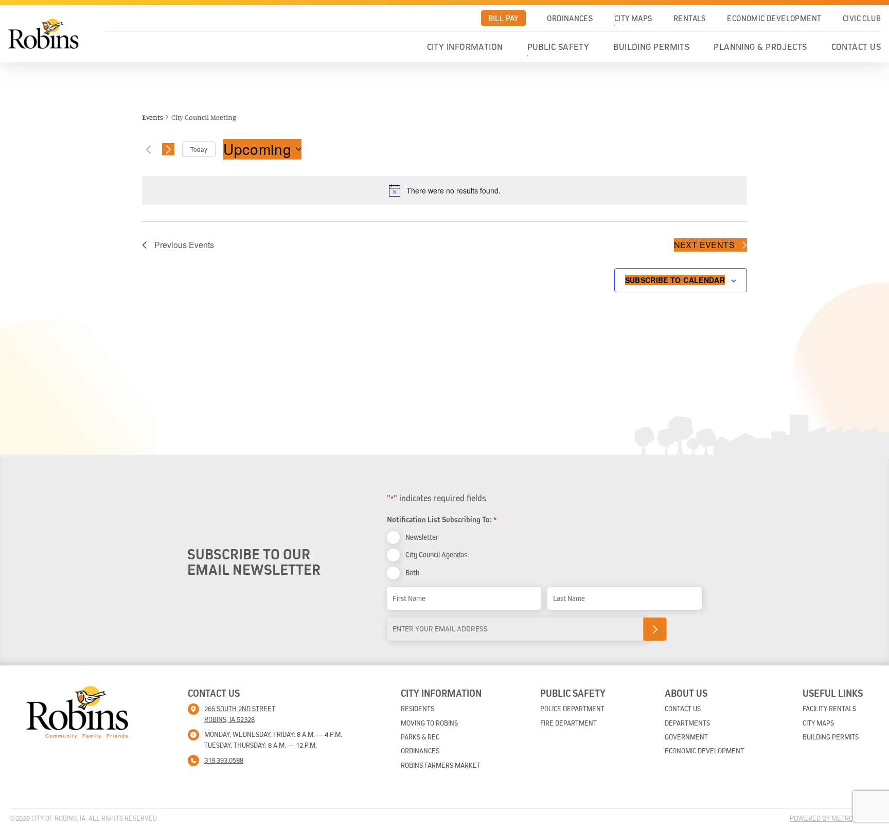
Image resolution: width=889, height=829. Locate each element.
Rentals (689, 18)
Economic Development (774, 18)
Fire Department (568, 723)
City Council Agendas (436, 554)
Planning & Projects (760, 47)
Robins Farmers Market (441, 765)
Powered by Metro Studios (834, 818)
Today (198, 149)
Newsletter (421, 537)
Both (412, 572)
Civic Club (862, 18)
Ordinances (570, 18)
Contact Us (856, 47)
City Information (465, 47)
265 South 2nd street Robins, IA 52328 (239, 714)
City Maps (633, 18)
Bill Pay (503, 18)
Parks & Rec (420, 737)
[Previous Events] (148, 149)
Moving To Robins (429, 723)
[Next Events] (168, 149)
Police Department (572, 708)
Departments (687, 723)
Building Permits (651, 47)
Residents (417, 708)
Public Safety (558, 47)
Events (152, 117)
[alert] (444, 190)
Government (686, 737)
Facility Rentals (829, 708)
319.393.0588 (223, 760)
